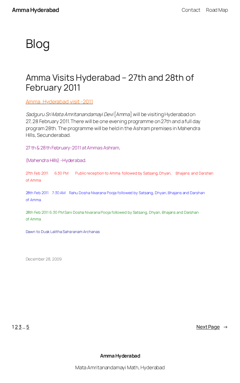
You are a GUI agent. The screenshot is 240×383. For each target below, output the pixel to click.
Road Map (217, 9)
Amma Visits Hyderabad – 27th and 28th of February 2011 (110, 82)
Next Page (212, 326)
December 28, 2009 (44, 259)
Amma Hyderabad (35, 10)
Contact (191, 9)
